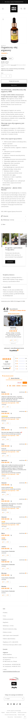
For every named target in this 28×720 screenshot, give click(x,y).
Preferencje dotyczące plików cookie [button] (12, 644)
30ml (4, 58)
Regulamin (5, 622)
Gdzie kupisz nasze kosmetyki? (11, 635)
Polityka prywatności (8, 619)
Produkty (5, 612)
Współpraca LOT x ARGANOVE (10, 642)
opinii (18, 310)
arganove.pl (13, 710)
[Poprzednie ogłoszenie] (2, 1)
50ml (10, 58)
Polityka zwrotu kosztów (11, 712)
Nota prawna (10, 716)
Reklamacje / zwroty (8, 625)
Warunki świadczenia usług (10, 629)
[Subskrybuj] (22, 698)
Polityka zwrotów (7, 632)
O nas (4, 615)
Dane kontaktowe (18, 716)
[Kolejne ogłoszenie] (25, 1)
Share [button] (4, 224)
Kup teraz (14, 85)
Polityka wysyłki (21, 714)
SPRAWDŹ (10, 261)
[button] (2, 8)
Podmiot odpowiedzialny (9, 638)
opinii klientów (6, 364)
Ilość (2, 73)
